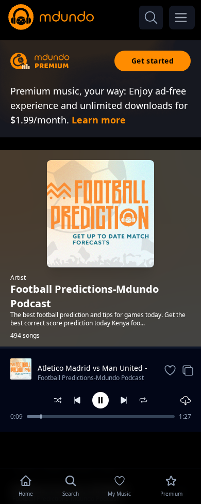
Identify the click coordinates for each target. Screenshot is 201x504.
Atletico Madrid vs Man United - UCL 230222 (92, 368)
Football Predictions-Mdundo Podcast (91, 377)
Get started (152, 61)
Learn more (99, 120)
